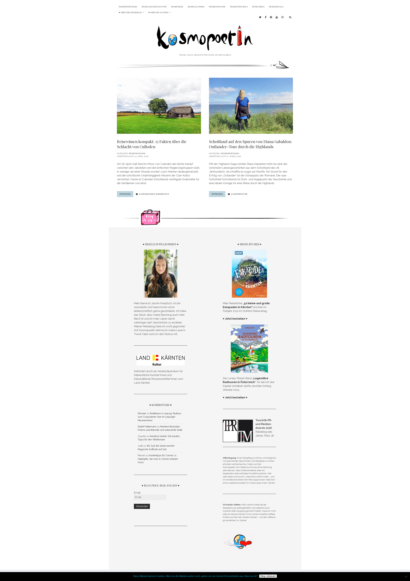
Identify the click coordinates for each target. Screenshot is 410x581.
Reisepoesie (177, 7)
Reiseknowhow (217, 7)
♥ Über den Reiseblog (130, 12)
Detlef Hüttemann (147, 426)
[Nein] (406, 576)
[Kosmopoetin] (205, 46)
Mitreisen (126, 195)
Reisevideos (258, 7)
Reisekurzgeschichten (154, 7)
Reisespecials (276, 7)
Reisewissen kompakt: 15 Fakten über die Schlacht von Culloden (151, 144)
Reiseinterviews (239, 7)
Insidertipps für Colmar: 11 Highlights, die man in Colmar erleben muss (158, 459)
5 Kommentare (239, 194)
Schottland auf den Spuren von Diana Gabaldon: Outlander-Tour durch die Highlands (250, 144)
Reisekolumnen (196, 7)
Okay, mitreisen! (268, 576)
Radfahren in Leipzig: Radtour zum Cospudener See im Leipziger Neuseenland (159, 417)
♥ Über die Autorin (158, 12)
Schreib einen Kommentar (154, 194)
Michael (142, 413)
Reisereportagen (128, 7)
